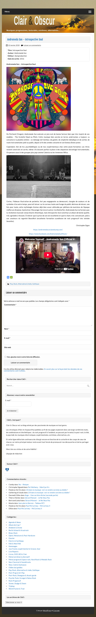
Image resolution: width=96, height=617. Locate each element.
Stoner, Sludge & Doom (17, 583)
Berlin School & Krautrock (19, 530)
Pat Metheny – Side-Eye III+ (39, 487)
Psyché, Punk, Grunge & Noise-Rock (22, 578)
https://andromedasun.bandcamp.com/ (48, 230)
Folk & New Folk (15, 544)
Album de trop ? (14, 525)
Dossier (12, 538)
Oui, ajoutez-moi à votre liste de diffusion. (23, 357)
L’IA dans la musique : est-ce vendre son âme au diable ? (47, 490)
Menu (7, 11)
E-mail (7, 338)
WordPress (47, 611)
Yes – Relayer (23, 484)
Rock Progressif (15, 581)
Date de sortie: (13, 59)
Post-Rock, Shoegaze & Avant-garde (22, 575)
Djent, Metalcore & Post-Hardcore (22, 535)
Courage (56, 611)
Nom (6, 329)
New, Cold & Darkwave (17, 565)
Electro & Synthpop (16, 541)
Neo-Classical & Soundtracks (20, 562)
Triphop (12, 586)
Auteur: (11, 53)
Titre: (10, 50)
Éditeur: (11, 56)
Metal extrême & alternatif (19, 557)
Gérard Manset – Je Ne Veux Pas (37, 498)
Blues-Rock (13, 533)
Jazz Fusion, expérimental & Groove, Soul (24, 549)
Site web (7, 347)
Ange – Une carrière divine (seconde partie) (41, 495)
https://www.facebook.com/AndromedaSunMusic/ (48, 234)
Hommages (13, 546)
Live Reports (13, 551)
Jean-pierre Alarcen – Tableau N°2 (31, 503)
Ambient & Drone (15, 528)
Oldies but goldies (15, 567)
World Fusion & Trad (16, 589)
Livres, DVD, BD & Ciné (18, 554)
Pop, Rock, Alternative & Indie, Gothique (24, 284)
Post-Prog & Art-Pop (16, 573)
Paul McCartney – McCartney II (38, 506)
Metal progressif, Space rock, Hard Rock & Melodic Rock (30, 559)
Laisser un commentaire (32, 45)
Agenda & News (15, 522)
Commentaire (10, 305)
